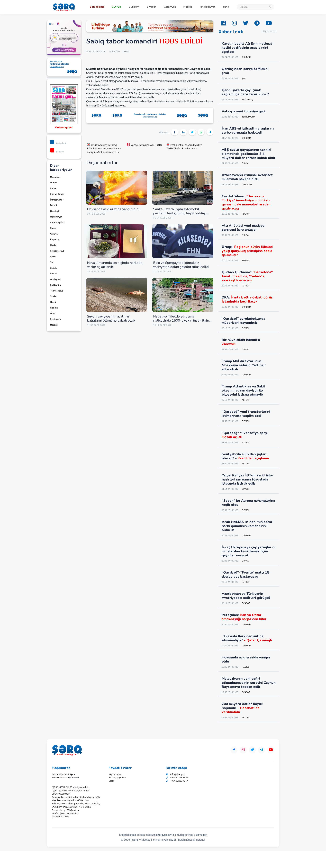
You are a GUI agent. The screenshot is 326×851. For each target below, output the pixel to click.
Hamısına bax (270, 31)
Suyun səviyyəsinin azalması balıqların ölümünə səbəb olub (111, 318)
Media (53, 245)
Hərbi (53, 302)
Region (54, 307)
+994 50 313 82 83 (179, 777)
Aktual (53, 273)
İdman (53, 188)
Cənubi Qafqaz (57, 222)
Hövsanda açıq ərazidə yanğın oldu (113, 209)
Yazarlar (54, 234)
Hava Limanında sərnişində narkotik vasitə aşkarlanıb (114, 264)
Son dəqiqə (97, 7)
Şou (52, 262)
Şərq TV (60, 151)
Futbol (53, 205)
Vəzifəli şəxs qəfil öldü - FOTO (146, 145)
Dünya (53, 182)
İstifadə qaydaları (117, 777)
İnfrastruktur (56, 199)
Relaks (53, 268)
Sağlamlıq (55, 285)
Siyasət (151, 7)
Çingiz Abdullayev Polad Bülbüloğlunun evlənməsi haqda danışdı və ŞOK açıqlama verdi (104, 148)
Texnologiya (56, 290)
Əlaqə (111, 781)
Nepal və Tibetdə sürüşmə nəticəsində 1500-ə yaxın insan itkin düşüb (181, 320)
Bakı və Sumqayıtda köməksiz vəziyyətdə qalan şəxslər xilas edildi (181, 264)
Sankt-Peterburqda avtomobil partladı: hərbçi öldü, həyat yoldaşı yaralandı (179, 213)
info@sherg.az (177, 774)
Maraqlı (54, 325)
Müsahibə (55, 177)
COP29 (116, 7)
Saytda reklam (115, 774)
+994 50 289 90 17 (179, 781)
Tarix (226, 7)
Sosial (53, 296)
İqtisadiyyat (207, 7)
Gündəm (134, 7)
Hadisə (187, 7)
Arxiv (53, 256)
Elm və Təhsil (57, 194)
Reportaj (54, 239)
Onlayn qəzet (64, 127)
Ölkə (52, 313)
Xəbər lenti (61, 143)
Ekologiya (55, 319)
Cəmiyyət (170, 7)
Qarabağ (54, 211)
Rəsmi (53, 228)
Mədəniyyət (56, 216)
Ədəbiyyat (55, 279)
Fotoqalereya (57, 250)
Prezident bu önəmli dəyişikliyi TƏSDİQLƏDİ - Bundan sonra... (184, 147)
